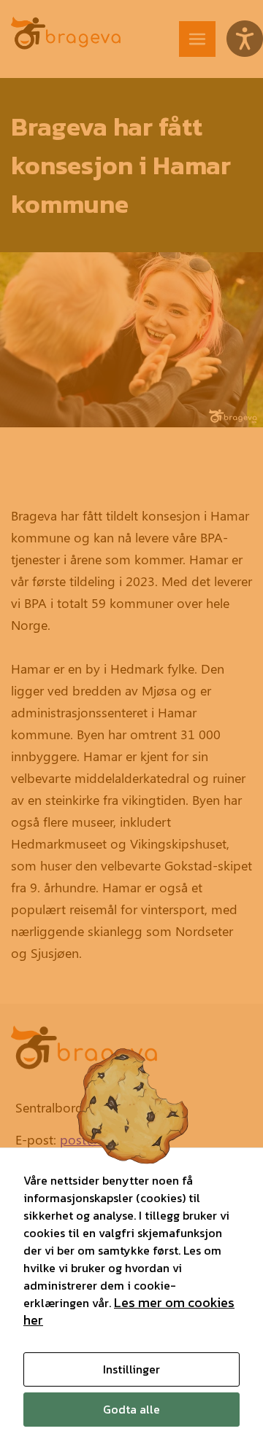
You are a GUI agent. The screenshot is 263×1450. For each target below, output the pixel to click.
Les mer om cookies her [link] (129, 1311)
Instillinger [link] (131, 1369)
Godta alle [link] (131, 1409)
